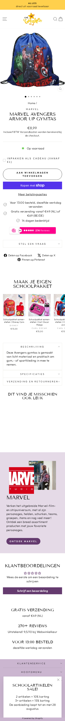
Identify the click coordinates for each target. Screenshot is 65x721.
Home (31, 103)
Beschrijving (33, 346)
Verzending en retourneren (32, 381)
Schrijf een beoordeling (32, 591)
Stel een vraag (32, 243)
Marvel (32, 109)
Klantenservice (31, 663)
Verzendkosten (28, 131)
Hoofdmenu (31, 672)
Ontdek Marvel (23, 541)
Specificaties (32, 374)
